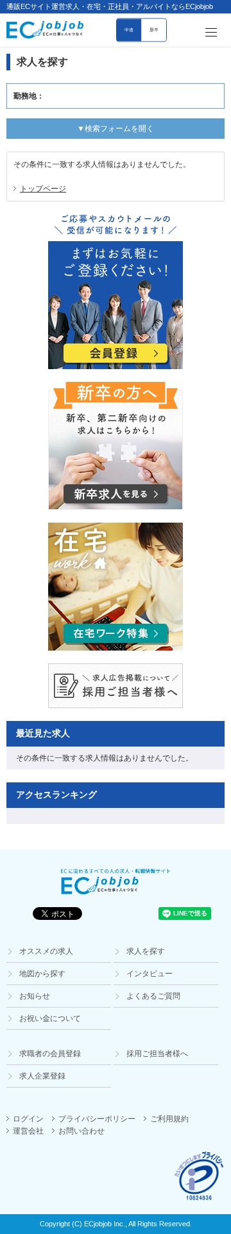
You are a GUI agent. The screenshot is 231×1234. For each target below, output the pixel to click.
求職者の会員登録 (50, 1053)
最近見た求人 (43, 733)
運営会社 (28, 1131)
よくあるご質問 (153, 996)
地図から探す (42, 973)
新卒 (154, 30)
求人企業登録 (42, 1076)
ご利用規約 (169, 1118)
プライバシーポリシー (96, 1118)
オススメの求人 (46, 951)
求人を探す (145, 951)
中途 (128, 30)
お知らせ (34, 996)
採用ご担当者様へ (157, 1053)
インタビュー (149, 973)
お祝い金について (50, 1018)
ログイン (28, 1118)
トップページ (43, 188)
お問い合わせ (81, 1131)
